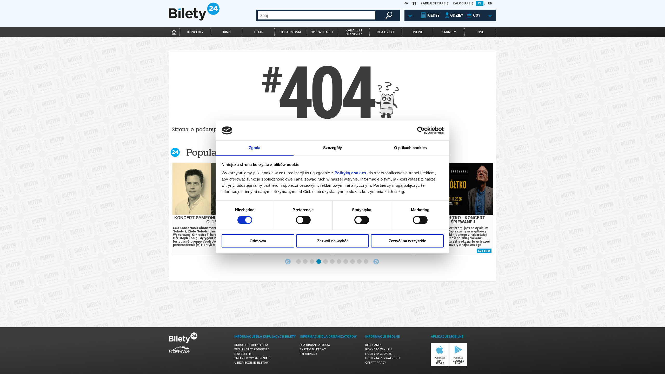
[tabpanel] (211, 209)
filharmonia (290, 32)
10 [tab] (359, 261)
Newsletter (243, 354)
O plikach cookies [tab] (410, 147)
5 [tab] (325, 261)
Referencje (308, 354)
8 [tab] (346, 261)
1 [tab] (298, 261)
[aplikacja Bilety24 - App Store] (440, 365)
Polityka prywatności (382, 358)
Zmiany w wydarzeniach (252, 358)
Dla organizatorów (315, 345)
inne (480, 32)
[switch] (303, 220)
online (417, 32)
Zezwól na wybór (332, 241)
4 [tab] (319, 261)
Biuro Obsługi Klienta (251, 345)
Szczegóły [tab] (332, 147)
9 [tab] (352, 261)
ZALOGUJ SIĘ (463, 3)
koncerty (195, 32)
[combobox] (316, 15)
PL (480, 3)
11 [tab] (366, 261)
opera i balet (322, 32)
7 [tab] (339, 261)
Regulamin (373, 345)
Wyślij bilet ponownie (251, 349)
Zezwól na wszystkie (407, 241)
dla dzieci (385, 32)
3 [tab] (312, 261)
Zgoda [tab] (255, 147)
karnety (449, 32)
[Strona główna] (194, 19)
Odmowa (258, 241)
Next (376, 261)
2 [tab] (305, 261)
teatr (258, 32)
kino (227, 32)
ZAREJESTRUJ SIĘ (434, 3)
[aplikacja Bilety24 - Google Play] (458, 365)
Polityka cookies (378, 354)
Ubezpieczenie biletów (251, 362)
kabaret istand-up (354, 32)
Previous (288, 261)
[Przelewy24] (179, 354)
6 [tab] (332, 261)
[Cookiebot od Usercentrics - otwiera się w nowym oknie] (421, 130)
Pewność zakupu (378, 349)
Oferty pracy (375, 362)
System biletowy (313, 349)
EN (490, 3)
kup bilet (484, 250)
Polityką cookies (350, 173)
